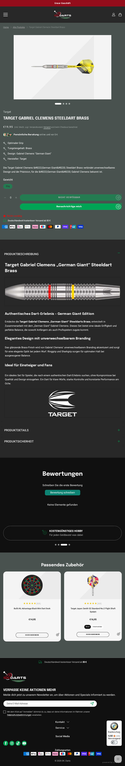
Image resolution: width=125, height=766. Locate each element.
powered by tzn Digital (112, 762)
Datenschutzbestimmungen (19, 715)
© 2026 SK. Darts (62, 760)
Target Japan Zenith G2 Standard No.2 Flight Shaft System (93, 610)
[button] (120, 14)
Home (6, 27)
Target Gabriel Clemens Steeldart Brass (47, 27)
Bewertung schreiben (62, 493)
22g (9, 186)
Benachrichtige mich (69, 207)
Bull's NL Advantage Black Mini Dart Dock (32, 608)
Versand (46, 127)
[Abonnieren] (92, 703)
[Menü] (5, 14)
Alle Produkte (19, 27)
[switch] (114, 742)
